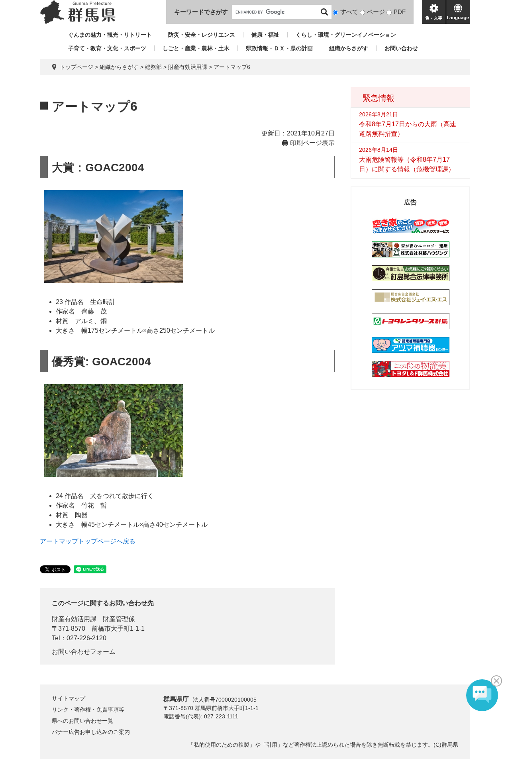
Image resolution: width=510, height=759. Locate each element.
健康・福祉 (265, 34)
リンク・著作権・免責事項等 (88, 709)
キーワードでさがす (201, 11)
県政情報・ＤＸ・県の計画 (279, 48)
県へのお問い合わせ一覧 (82, 721)
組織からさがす (348, 48)
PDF (400, 11)
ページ (376, 11)
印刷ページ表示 (312, 142)
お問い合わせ (401, 48)
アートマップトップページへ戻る (87, 541)
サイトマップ (68, 698)
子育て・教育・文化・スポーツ (107, 48)
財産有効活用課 (187, 67)
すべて (349, 11)
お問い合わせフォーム (84, 651)
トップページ (76, 67)
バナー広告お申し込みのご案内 (91, 732)
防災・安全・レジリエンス (201, 34)
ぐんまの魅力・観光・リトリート (110, 34)
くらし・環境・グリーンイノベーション (346, 34)
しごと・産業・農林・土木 (196, 48)
